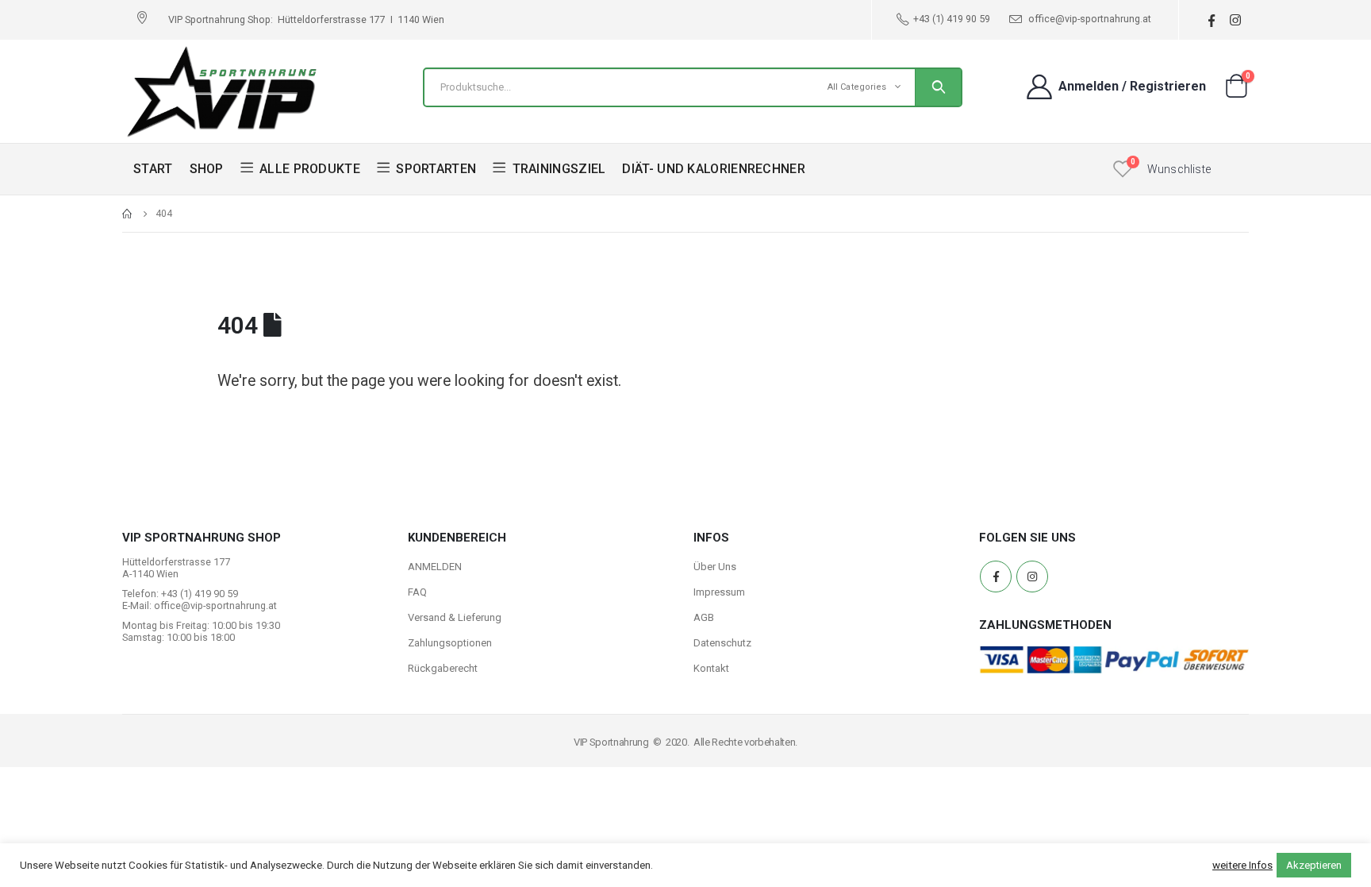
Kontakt (711, 668)
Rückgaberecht (443, 668)
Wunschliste (1179, 169)
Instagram (1032, 576)
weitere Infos (1242, 865)
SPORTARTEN (436, 168)
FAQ (417, 592)
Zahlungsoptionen (450, 643)
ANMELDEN (435, 567)
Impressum (719, 592)
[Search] (938, 87)
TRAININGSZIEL (559, 168)
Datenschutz (722, 643)
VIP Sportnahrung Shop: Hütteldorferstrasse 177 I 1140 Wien (306, 19)
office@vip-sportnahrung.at (1088, 19)
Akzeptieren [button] (1314, 865)
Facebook (996, 576)
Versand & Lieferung (454, 617)
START (153, 168)
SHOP (207, 168)
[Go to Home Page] (127, 213)
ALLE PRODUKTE (309, 168)
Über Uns (714, 567)
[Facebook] (1211, 20)
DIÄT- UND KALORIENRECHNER (713, 168)
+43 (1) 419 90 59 (951, 19)
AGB (703, 617)
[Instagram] (1235, 20)
